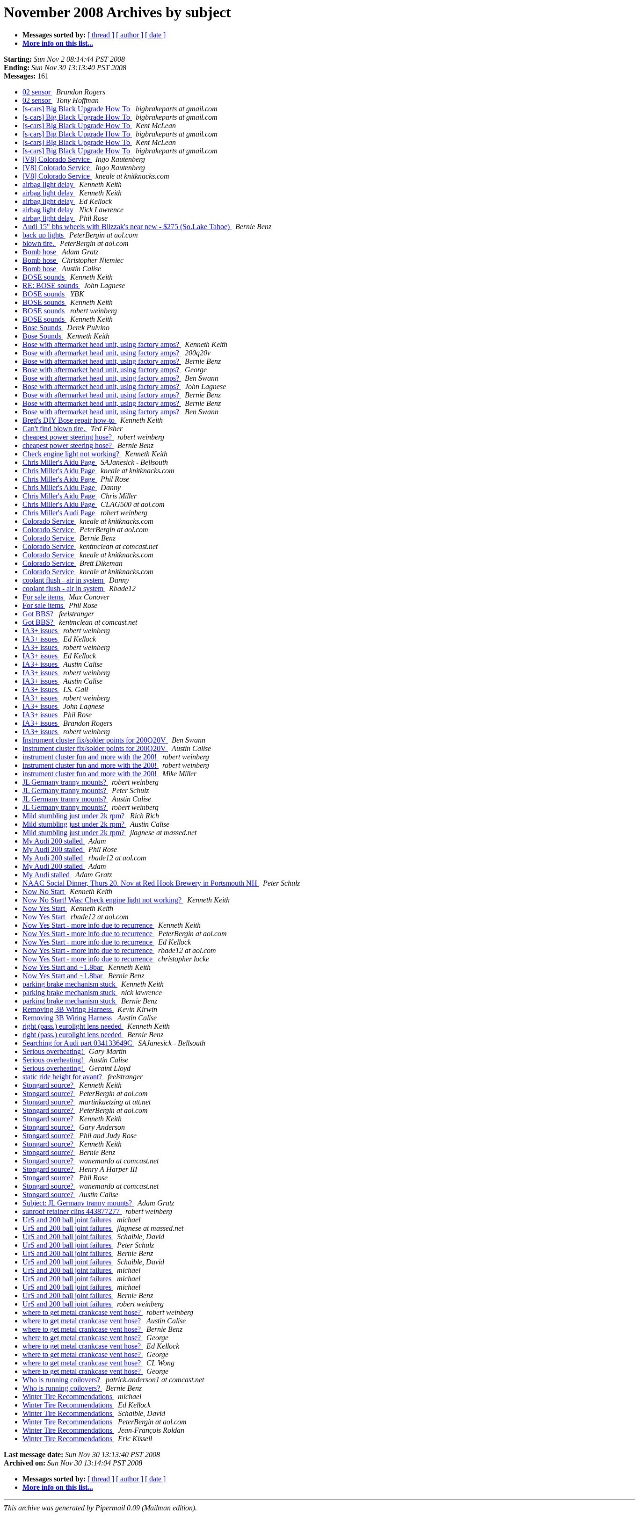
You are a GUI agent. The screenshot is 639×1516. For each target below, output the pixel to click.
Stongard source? (48, 1085)
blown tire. (39, 243)
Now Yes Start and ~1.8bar (63, 967)
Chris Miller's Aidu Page (59, 462)
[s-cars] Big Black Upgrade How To (77, 109)
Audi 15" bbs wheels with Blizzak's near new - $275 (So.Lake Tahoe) (127, 227)
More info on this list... (57, 43)
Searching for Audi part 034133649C (78, 1043)
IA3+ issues (40, 631)
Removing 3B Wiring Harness (68, 1009)
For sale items (43, 597)
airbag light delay (48, 184)
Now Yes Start (44, 908)
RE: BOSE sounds (51, 285)
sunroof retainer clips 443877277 (72, 1211)
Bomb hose (40, 252)
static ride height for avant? (63, 1077)
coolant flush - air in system (63, 580)
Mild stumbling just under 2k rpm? (74, 816)
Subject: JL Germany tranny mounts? (78, 1203)
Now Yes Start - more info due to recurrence (88, 925)
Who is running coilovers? (62, 1380)
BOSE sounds (44, 277)
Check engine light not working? (71, 454)
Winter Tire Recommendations (68, 1396)
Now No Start (44, 891)
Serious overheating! (53, 1051)
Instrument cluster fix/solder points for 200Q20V (95, 740)
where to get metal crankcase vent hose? (82, 1312)
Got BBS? (38, 614)
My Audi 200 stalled (53, 841)
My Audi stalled (47, 875)
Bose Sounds (42, 328)
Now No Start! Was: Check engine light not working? (102, 900)
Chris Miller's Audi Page (59, 513)
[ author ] (129, 35)
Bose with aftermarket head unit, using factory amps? (101, 344)
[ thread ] (100, 35)
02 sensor (37, 92)
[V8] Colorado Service (57, 159)
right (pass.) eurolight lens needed (72, 1026)
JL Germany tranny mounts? (65, 782)
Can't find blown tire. (54, 429)
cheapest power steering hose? (68, 437)
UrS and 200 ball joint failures (67, 1220)
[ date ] (155, 35)
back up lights (43, 235)
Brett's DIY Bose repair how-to (69, 420)
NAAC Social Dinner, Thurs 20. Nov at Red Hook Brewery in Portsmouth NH (140, 883)
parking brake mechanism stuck (69, 984)
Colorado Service (49, 521)
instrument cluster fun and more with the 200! (90, 757)
